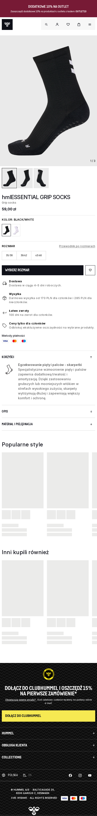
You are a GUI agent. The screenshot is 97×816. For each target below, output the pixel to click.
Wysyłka (15, 294)
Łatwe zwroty (19, 310)
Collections (11, 757)
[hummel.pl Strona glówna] (7, 24)
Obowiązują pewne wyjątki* (21, 699)
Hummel (8, 733)
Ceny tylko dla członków (27, 323)
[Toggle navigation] (46, 24)
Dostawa (15, 281)
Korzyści (8, 357)
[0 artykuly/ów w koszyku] (79, 24)
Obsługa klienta (14, 745)
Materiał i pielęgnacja (17, 424)
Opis (5, 411)
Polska (13, 775)
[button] (57, 24)
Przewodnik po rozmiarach (77, 246)
